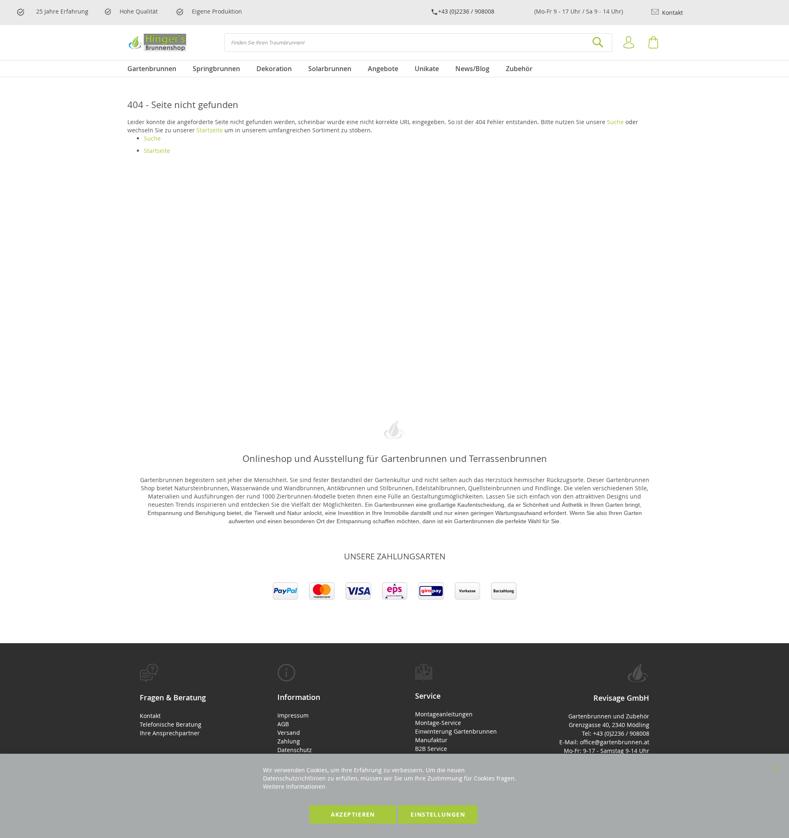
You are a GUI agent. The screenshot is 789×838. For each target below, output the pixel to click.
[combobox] (418, 42)
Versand (288, 732)
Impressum (293, 715)
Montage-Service (438, 723)
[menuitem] (156, 68)
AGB (283, 724)
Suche (615, 122)
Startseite (209, 130)
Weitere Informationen (294, 786)
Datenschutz (294, 750)
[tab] (188, 700)
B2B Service (431, 749)
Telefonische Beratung (170, 724)
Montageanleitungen (444, 714)
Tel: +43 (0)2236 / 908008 (615, 733)
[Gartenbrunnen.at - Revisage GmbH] (156, 42)
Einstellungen (438, 814)
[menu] (394, 68)
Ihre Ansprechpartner (170, 733)
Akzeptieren (353, 814)
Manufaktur (431, 740)
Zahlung (288, 741)
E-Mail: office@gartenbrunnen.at (604, 742)
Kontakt (671, 12)
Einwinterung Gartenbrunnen (456, 731)
